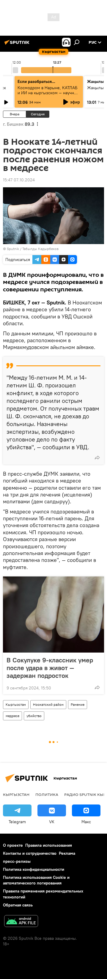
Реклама (67, 853)
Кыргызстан (16, 704)
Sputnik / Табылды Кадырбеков (33, 248)
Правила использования (48, 845)
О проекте (13, 845)
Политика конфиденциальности (33, 869)
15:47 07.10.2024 (19, 180)
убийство (34, 716)
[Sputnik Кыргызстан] (18, 44)
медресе (12, 716)
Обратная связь (18, 905)
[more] (97, 457)
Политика (46, 794)
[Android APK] (21, 921)
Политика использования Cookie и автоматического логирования (36, 880)
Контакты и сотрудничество (29, 853)
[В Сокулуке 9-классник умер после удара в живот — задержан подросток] (53, 614)
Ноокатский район (48, 704)
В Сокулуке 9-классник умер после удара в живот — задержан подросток (50, 667)
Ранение (77, 704)
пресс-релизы (17, 861)
